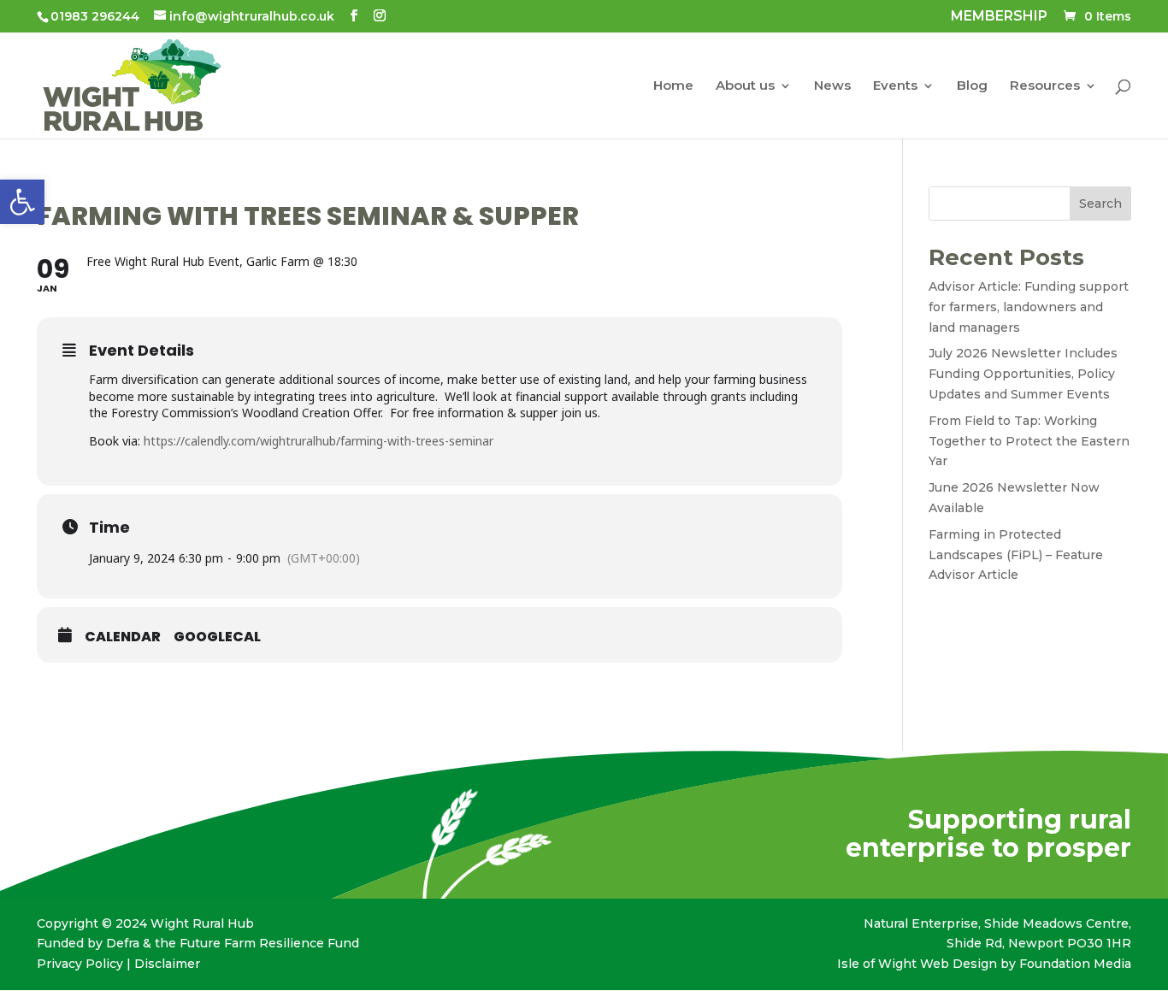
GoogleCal (217, 637)
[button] (22, 202)
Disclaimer (167, 963)
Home (673, 86)
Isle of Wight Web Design (917, 963)
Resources (1045, 86)
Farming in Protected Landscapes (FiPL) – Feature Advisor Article (1016, 555)
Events (895, 86)
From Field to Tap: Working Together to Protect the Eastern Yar (1029, 441)
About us (745, 86)
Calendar (123, 637)
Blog (972, 86)
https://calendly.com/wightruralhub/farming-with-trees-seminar (318, 441)
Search (1100, 203)
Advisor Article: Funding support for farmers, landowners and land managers (1029, 307)
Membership (999, 17)
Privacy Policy (80, 963)
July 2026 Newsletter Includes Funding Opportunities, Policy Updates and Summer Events (1023, 373)
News (832, 86)
